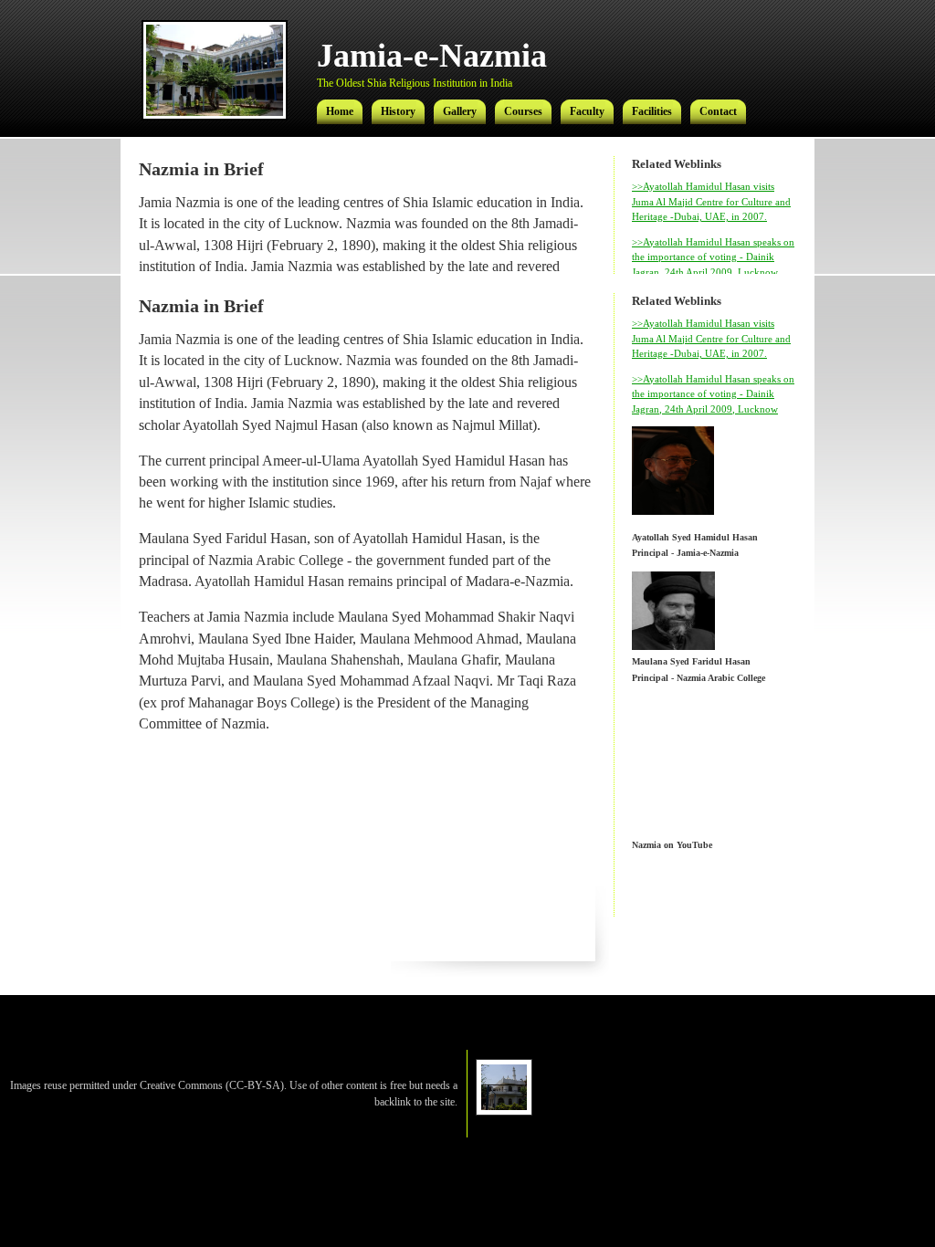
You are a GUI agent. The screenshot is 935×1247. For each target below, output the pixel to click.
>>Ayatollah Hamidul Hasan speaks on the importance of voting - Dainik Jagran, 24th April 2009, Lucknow (713, 257)
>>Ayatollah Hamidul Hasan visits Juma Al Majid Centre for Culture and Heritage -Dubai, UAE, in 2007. (711, 201)
